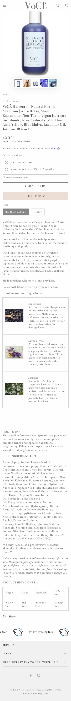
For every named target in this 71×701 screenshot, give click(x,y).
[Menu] (4, 5)
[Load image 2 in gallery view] (27, 83)
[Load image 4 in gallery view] (44, 83)
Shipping (7, 141)
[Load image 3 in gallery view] (35, 83)
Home (6, 95)
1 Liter (38, 212)
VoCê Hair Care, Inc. (29, 690)
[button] (57, 5)
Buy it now (35, 196)
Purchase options (12, 155)
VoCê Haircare (11, 102)
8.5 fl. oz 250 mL (15, 212)
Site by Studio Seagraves (35, 693)
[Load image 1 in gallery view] (18, 83)
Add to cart (35, 186)
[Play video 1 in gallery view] (53, 83)
